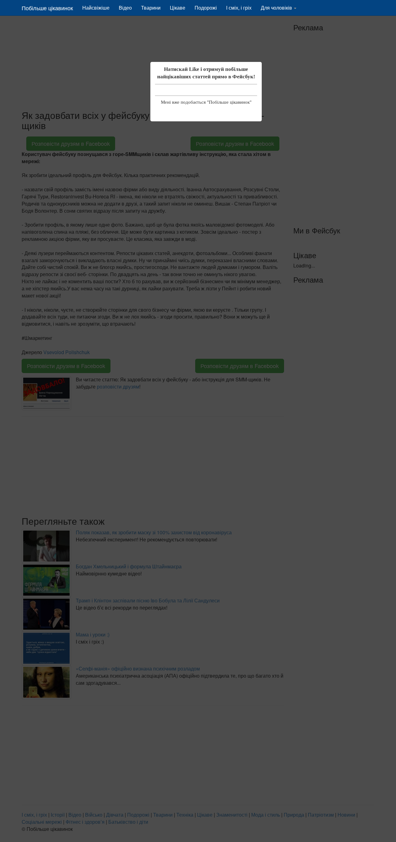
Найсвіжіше (96, 7)
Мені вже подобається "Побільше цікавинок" (206, 102)
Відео (125, 7)
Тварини (151, 7)
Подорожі (206, 7)
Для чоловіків (277, 7)
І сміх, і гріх (239, 7)
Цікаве (177, 7)
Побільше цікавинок (47, 8)
